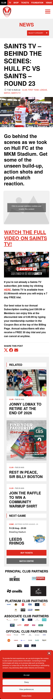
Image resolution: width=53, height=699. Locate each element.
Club (3, 2)
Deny (26, 682)
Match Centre (26, 561)
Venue (49, 2)
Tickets (25, 2)
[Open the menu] (47, 12)
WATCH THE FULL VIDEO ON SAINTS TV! (25, 237)
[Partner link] (14, 578)
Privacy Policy (26, 695)
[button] (49, 653)
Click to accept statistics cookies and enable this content (26, 207)
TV (10, 2)
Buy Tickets (27, 552)
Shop (16, 2)
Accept (26, 675)
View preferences (26, 689)
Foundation (37, 2)
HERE (7, 289)
